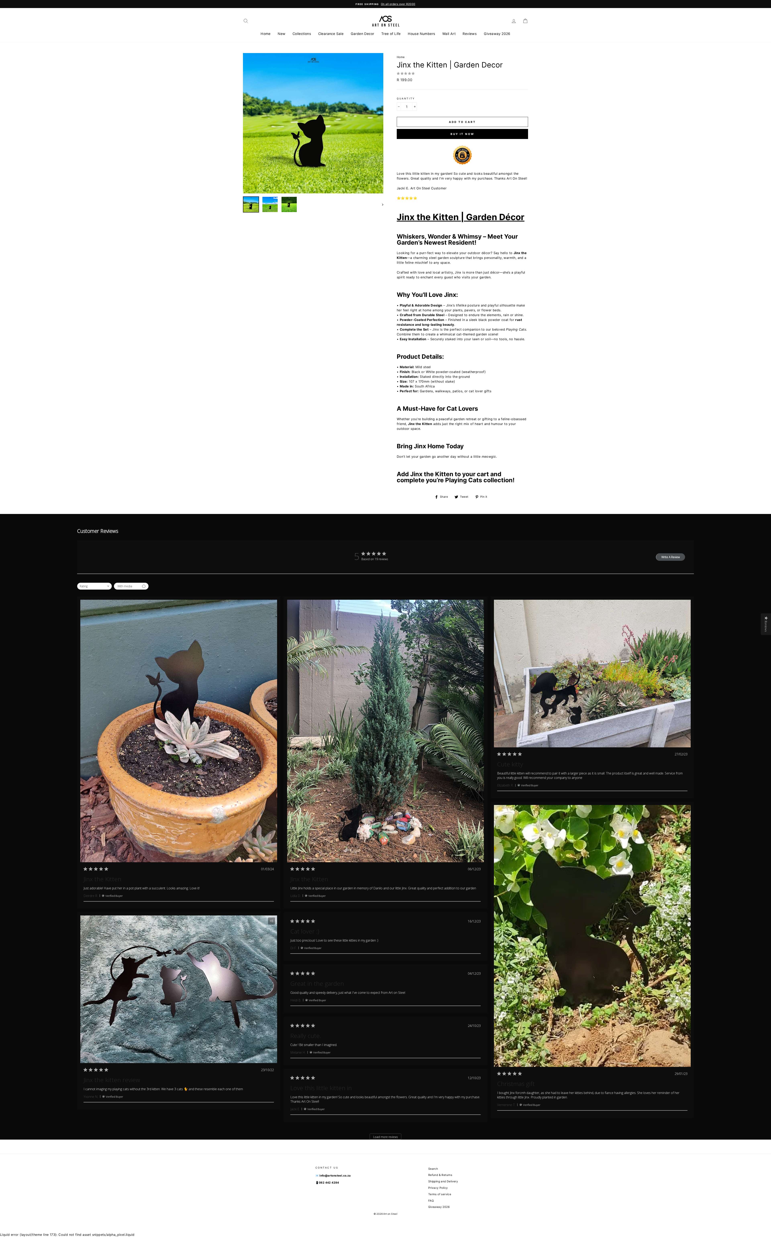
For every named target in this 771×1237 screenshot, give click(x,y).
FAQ (431, 1200)
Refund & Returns (440, 1175)
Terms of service (439, 1194)
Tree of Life (391, 34)
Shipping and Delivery (443, 1181)
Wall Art (449, 34)
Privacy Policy (438, 1187)
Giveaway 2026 (497, 34)
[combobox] (94, 586)
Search (433, 1168)
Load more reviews (385, 1137)
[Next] (380, 204)
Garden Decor (362, 34)
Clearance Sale (331, 34)
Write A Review (670, 557)
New (281, 34)
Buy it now (462, 134)
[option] (385, 4)
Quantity (406, 98)
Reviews (470, 34)
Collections (302, 34)
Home (266, 34)
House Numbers (421, 34)
